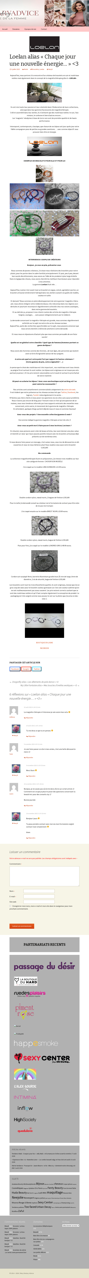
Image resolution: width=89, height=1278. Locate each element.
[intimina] (25, 1097)
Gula (74, 1188)
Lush (40, 1193)
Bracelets (35, 69)
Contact (44, 29)
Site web (13, 902)
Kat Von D (30, 1193)
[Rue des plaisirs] (29, 994)
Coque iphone (68, 1184)
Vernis (53, 1207)
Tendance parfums (18, 1207)
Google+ (26, 669)
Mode (26, 69)
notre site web (69, 389)
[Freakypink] (19, 1034)
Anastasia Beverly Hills (19, 1184)
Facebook (71, 392)
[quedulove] (25, 1130)
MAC (45, 1193)
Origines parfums (39, 1198)
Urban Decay (44, 1207)
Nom (12, 891)
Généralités (37, 1249)
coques (74, 1184)
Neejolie (18, 1197)
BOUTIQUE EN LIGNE (44, 642)
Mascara (65, 1193)
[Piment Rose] (24, 1011)
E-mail (13, 896)
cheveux (58, 1183)
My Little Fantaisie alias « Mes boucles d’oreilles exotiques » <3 (50, 685)
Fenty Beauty (55, 1187)
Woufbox (15, 1211)
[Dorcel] (17, 1026)
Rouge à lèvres (25, 1202)
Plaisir (35, 1259)
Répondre (29, 718)
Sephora (34, 1203)
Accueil (4, 29)
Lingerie (36, 1193)
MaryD (50, 69)
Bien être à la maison (40, 1236)
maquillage (55, 1192)
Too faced (30, 1207)
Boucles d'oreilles (49, 1184)
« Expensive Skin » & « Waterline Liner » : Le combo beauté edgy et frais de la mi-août (41, 1160)
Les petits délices (39, 1252)
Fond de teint (67, 1188)
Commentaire (16, 864)
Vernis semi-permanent (62, 1207)
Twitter (64, 392)
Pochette (69, 1198)
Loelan (42, 69)
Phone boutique (55, 1198)
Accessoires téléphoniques (42, 1226)
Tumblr (36, 395)
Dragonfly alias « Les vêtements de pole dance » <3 (34, 681)
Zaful (21, 1211)
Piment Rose (63, 1198)
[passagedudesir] (44, 966)
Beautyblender (31, 1184)
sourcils (72, 1203)
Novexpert (29, 1197)
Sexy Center (45, 1202)
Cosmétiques (17, 1188)
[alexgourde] (25, 1087)
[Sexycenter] (42, 1058)
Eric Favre (38, 1188)
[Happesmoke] (36, 1044)
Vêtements (73, 1207)
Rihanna (15, 1203)
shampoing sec (57, 1203)
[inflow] (25, 1108)
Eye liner (45, 1188)
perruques (48, 1198)
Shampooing (65, 1203)
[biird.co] (25, 1074)
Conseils (36, 1245)
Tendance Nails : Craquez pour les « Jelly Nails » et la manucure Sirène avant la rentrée (41, 1154)
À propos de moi (30, 29)
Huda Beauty (19, 1192)
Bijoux (40, 1183)
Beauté (35, 1232)
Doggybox (26, 1188)
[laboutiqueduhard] (25, 981)
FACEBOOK (44, 648)
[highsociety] (25, 1120)
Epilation (32, 1188)
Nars (70, 1193)
